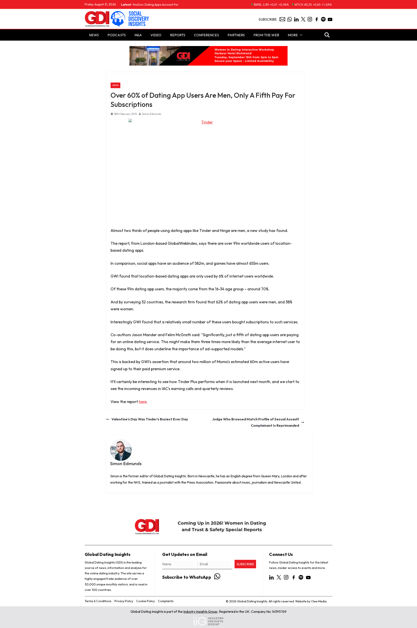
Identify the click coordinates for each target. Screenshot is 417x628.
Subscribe (267, 19)
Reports (177, 35)
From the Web (266, 35)
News (115, 85)
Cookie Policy (145, 601)
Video (156, 35)
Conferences (206, 35)
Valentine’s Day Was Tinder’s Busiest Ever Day (149, 419)
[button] (300, 34)
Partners (236, 35)
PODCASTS (117, 35)
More (293, 35)
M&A (138, 35)
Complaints (166, 601)
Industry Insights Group (200, 611)
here (143, 401)
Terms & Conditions (98, 601)
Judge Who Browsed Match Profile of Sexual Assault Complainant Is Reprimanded (255, 422)
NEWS (94, 35)
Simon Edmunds (151, 114)
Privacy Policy (123, 601)
